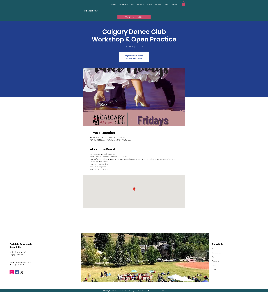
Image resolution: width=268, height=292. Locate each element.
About (214, 249)
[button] (183, 3)
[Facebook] (17, 272)
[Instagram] (12, 272)
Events (214, 269)
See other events (134, 58)
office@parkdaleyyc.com (23, 262)
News (214, 265)
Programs (215, 261)
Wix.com (144, 291)
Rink (213, 257)
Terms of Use (152, 291)
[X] (22, 272)
